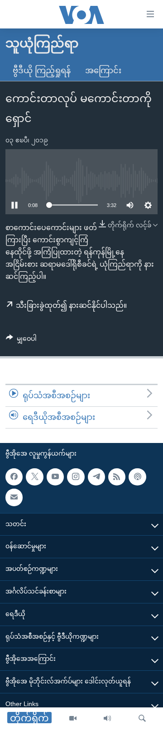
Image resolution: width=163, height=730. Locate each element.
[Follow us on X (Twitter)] (34, 476)
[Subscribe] (14, 497)
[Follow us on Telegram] (96, 476)
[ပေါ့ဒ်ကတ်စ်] (137, 476)
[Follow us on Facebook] (14, 476)
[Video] (72, 718)
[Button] (21, 340)
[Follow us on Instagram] (75, 476)
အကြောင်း (103, 70)
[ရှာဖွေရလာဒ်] (142, 718)
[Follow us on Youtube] (55, 476)
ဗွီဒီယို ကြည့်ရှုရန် (42, 70)
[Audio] (107, 718)
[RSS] (116, 476)
